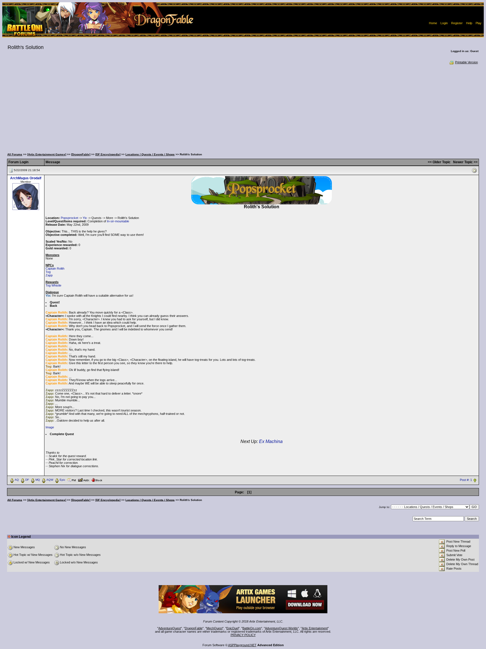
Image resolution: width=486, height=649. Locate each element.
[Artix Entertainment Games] (46, 154)
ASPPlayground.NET (242, 645)
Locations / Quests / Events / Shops (150, 154)
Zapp (49, 275)
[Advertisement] (243, 107)
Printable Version (466, 62)
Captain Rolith (55, 268)
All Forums (14, 154)
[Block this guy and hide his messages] (96, 479)
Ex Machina (271, 441)
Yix (85, 218)
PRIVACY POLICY (243, 635)
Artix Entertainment (315, 628)
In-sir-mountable (118, 221)
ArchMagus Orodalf (25, 178)
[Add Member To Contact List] (83, 479)
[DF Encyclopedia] (107, 154)
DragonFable (193, 628)
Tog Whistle (53, 285)
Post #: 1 (466, 480)
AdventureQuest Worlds (281, 628)
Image (50, 427)
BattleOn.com (251, 628)
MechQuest (214, 628)
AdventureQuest (169, 628)
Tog (48, 272)
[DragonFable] (80, 154)
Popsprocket (69, 218)
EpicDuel (232, 628)
